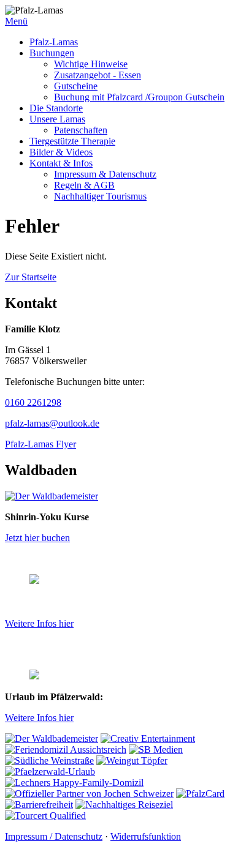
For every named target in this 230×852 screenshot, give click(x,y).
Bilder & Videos (61, 152)
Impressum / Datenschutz (53, 836)
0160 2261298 (33, 402)
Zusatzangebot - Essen (97, 75)
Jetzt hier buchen (37, 537)
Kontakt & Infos (61, 163)
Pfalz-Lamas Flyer (40, 444)
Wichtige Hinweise (91, 64)
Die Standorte (56, 108)
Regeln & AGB (84, 185)
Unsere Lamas (57, 119)
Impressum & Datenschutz (105, 174)
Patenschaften (80, 130)
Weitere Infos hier (39, 623)
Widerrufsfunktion (145, 836)
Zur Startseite (30, 277)
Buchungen (51, 53)
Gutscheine (76, 86)
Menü (16, 21)
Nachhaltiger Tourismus (100, 196)
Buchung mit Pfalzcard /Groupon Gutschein (139, 97)
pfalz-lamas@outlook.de (52, 423)
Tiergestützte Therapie (72, 141)
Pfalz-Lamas (53, 42)
